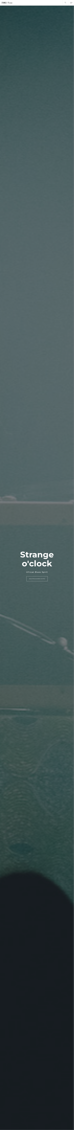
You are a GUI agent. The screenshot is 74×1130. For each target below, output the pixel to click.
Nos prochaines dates (37, 578)
